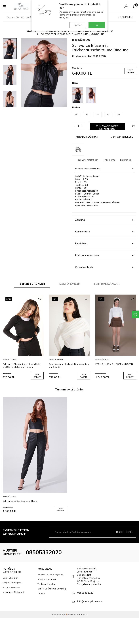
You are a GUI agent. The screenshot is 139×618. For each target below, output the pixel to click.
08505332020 (44, 552)
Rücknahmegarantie (87, 255)
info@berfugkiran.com (89, 601)
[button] (60, 73)
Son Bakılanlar (106, 283)
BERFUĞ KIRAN (81, 40)
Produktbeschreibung (87, 168)
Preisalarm (109, 159)
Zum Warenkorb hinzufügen (107, 127)
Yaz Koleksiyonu (11, 587)
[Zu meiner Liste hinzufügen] (39, 299)
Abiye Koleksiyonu (12, 582)
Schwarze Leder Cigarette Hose (20, 501)
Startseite (33, 31)
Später (78, 25)
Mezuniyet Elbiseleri (13, 592)
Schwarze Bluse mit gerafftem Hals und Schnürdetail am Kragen (21, 365)
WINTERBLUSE (105, 31)
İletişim (41, 593)
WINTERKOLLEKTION (57, 31)
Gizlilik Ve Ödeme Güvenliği (51, 588)
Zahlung (80, 219)
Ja (97, 25)
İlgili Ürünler (69, 283)
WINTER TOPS (83, 31)
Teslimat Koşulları (46, 584)
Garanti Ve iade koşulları (50, 574)
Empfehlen (125, 159)
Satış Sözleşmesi (46, 579)
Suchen (127, 17)
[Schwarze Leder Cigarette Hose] (35, 445)
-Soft (69, 614)
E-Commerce (80, 614)
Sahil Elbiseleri (10, 577)
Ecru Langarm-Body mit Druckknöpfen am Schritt (69, 365)
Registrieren (124, 532)
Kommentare (82, 231)
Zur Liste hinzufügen (88, 159)
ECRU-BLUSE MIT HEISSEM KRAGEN (114, 364)
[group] (44, 72)
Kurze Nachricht (84, 267)
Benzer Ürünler (32, 283)
